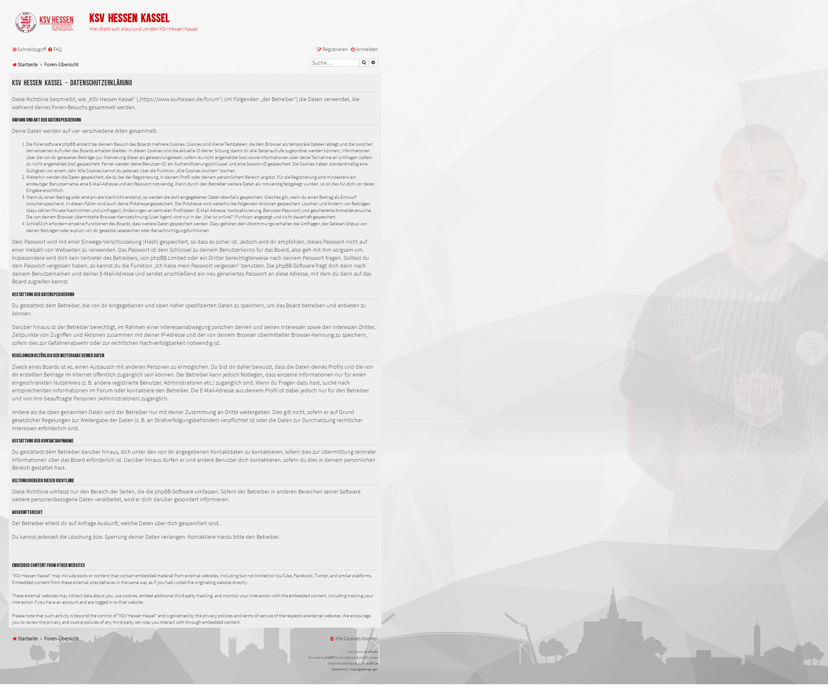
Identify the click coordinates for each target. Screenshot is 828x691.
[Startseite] (47, 22)
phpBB (328, 657)
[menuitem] (54, 49)
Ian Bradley (371, 652)
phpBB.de (371, 663)
